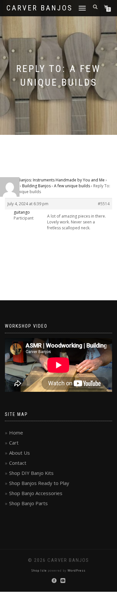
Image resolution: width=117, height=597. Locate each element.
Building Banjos (36, 186)
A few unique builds (72, 186)
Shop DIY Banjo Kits (31, 473)
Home (16, 432)
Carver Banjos (39, 8)
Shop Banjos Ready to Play (39, 483)
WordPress (76, 570)
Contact (17, 463)
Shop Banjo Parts (28, 503)
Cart (14, 442)
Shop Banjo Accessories (35, 493)
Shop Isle (39, 570)
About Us (19, 452)
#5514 (104, 203)
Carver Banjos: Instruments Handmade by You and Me (55, 180)
